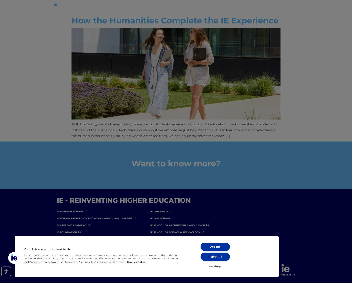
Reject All (215, 256)
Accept (215, 246)
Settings (215, 266)
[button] (14, 258)
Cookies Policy (136, 262)
